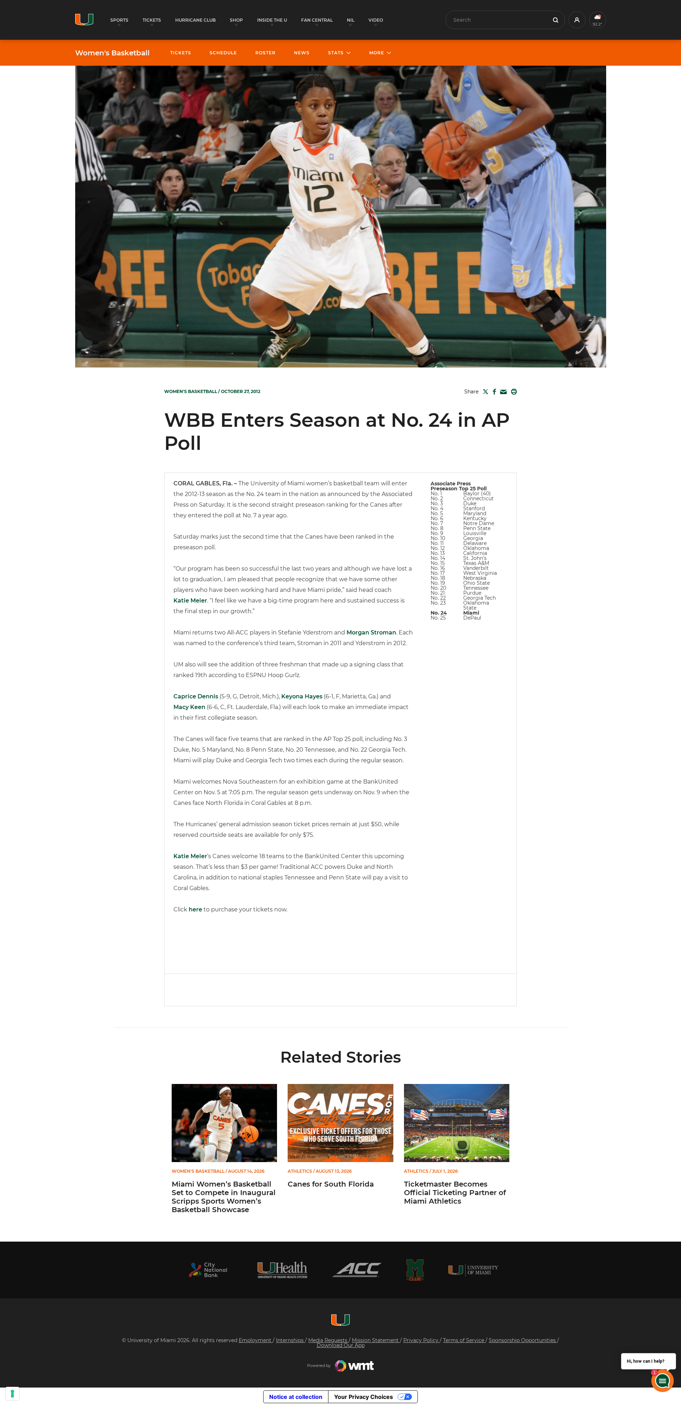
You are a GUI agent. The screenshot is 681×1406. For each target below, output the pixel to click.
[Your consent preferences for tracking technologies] (12, 1393)
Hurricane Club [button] (195, 20)
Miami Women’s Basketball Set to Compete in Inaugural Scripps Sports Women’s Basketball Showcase (224, 1197)
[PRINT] (512, 391)
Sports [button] (119, 20)
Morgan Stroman (371, 632)
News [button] (302, 52)
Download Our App (341, 1345)
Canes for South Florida (331, 1184)
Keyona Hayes (301, 696)
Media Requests (328, 1340)
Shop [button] (236, 20)
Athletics (300, 1171)
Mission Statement (376, 1340)
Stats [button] (336, 52)
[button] (577, 19)
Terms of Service (464, 1340)
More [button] (376, 52)
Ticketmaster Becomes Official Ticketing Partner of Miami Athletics (455, 1192)
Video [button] (376, 20)
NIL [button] (350, 20)
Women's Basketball (112, 52)
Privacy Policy (421, 1340)
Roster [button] (265, 52)
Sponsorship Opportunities (523, 1340)
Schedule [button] (223, 52)
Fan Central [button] (317, 20)
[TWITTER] (484, 391)
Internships (290, 1340)
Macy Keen (189, 707)
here (195, 909)
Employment (256, 1340)
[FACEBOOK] (493, 391)
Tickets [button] (152, 20)
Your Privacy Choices (363, 1396)
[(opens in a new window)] (208, 1269)
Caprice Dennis (195, 696)
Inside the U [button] (272, 20)
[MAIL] (502, 392)
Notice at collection (295, 1396)
